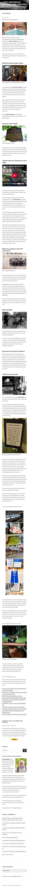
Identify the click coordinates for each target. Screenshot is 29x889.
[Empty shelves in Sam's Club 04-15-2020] (14, 516)
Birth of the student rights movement (12, 696)
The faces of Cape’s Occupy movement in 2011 (14, 709)
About (3, 885)
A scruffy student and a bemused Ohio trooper (14, 714)
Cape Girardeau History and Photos (14, 3)
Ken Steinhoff (6, 823)
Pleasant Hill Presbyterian (18, 840)
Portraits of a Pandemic (10, 20)
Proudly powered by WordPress (13, 885)
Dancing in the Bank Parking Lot (18, 851)
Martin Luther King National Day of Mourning (14, 698)
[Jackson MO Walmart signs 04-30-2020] (14, 565)
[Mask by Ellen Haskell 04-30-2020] (14, 529)
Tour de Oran (9, 854)
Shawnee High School (12, 837)
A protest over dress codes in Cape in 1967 (13, 707)
